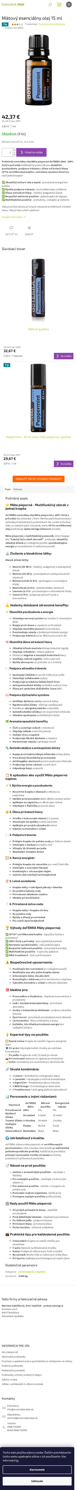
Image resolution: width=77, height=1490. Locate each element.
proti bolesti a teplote (32, 1272)
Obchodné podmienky (14, 1357)
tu (17, 1461)
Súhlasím (37, 1481)
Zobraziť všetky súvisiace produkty (39, 478)
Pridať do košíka (34, 152)
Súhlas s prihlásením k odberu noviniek (22, 1384)
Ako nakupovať (10, 1352)
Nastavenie (37, 1470)
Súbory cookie (9, 1379)
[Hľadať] (50, 4)
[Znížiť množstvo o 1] (14, 154)
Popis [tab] (8, 489)
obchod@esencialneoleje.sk (22, 1418)
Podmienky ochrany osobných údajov (22, 1375)
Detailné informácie (12, 217)
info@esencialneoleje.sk (20, 1409)
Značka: (14, 28)
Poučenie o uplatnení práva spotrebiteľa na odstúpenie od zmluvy (37, 1361)
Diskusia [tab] (17, 489)
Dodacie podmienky (12, 1366)
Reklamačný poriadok (13, 1370)
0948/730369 (14, 1427)
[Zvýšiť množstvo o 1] (14, 150)
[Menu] (69, 4)
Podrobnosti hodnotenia (52, 24)
